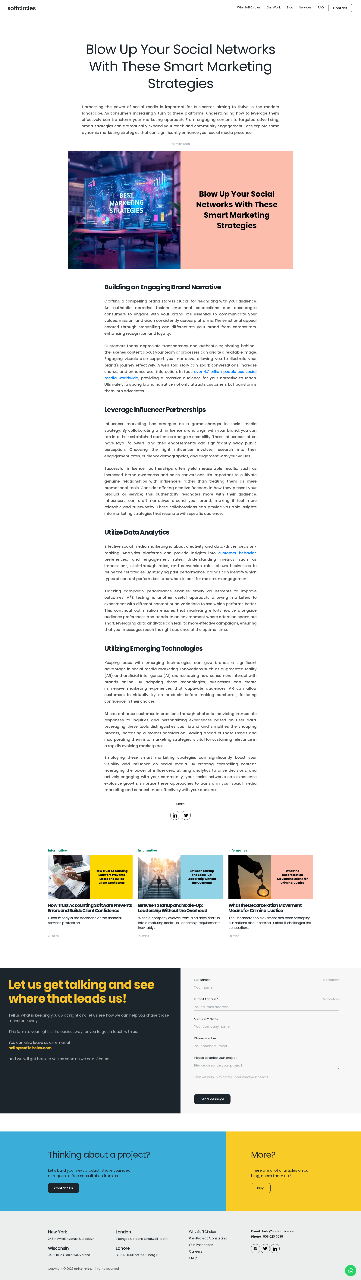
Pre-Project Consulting (208, 1238)
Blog (290, 7)
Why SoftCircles (249, 7)
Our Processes (201, 1244)
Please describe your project (215, 1058)
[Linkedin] (275, 1248)
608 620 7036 (273, 1236)
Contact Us (63, 1188)
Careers (195, 1251)
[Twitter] (265, 1248)
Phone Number (205, 1038)
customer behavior (237, 553)
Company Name (206, 1019)
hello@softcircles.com (278, 1231)
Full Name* (202, 980)
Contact (340, 8)
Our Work (274, 7)
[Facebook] (255, 1248)
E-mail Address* (206, 999)
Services (305, 7)
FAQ (321, 7)
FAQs (193, 1258)
